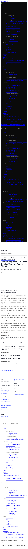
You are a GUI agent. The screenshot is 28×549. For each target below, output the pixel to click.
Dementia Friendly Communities (13, 28)
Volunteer (5, 57)
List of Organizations (13, 37)
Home (4, 12)
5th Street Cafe (12, 18)
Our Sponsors (9, 49)
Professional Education (11, 26)
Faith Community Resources (12, 33)
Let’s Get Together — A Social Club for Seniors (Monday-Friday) (6, 391)
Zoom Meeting (4, 292)
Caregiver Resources (10, 29)
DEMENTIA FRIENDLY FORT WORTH (10, 358)
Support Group (7, 401)
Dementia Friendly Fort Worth (13, 125)
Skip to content (4, 1)
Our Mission (8, 50)
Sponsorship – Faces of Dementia (13, 62)
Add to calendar (7, 370)
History (7, 46)
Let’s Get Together (13, 16)
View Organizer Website (19, 394)
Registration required (11, 292)
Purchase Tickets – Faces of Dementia (14, 63)
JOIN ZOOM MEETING (14, 355)
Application (11, 39)
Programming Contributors (12, 52)
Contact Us (8, 47)
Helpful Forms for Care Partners (13, 31)
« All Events (4, 250)
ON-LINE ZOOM (4, 416)
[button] (14, 66)
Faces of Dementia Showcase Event (11, 58)
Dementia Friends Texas (11, 34)
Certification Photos (13, 41)
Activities (2, 398)
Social (2, 401)
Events (4, 55)
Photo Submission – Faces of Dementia (15, 60)
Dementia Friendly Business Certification (15, 23)
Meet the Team (9, 44)
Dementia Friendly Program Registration (18, 21)
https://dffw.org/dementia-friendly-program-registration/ (6, 407)
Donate (5, 54)
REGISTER (3, 355)
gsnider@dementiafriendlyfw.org (9, 337)
